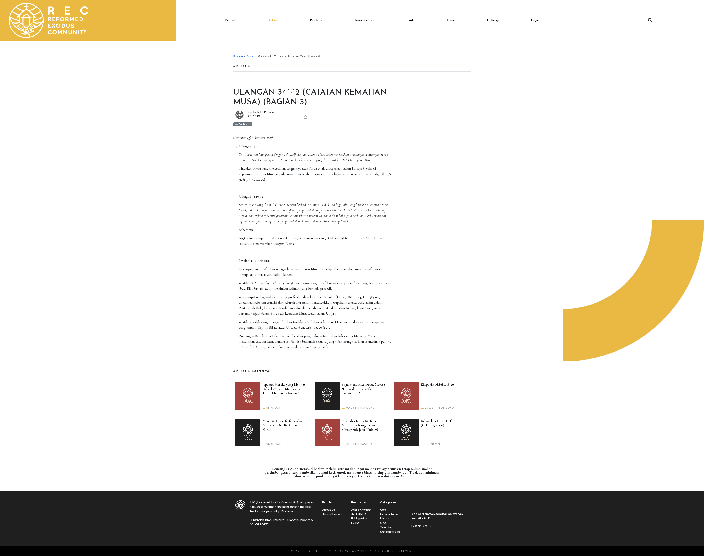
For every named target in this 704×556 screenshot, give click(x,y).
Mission (385, 518)
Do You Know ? (390, 514)
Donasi (450, 20)
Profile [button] (314, 20)
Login (535, 20)
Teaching (386, 527)
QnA (383, 523)
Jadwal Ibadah (332, 514)
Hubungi (493, 20)
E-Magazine (359, 518)
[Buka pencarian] (650, 20)
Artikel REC (358, 514)
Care (383, 510)
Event (409, 20)
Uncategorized (390, 532)
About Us (328, 510)
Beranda (230, 20)
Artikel (273, 20)
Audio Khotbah (361, 510)
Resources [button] (361, 20)
